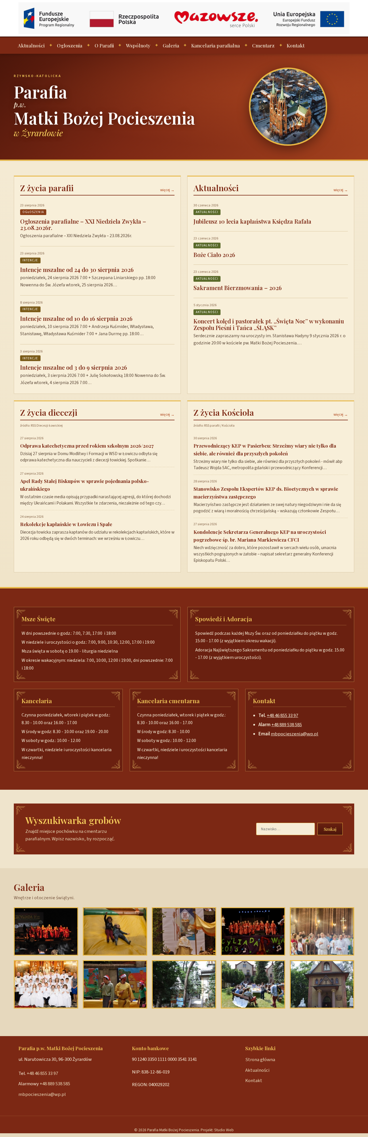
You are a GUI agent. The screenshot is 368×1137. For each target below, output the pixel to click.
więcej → (167, 190)
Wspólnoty (138, 45)
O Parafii (104, 45)
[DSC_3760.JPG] (253, 931)
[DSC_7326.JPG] (46, 931)
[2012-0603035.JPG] (115, 931)
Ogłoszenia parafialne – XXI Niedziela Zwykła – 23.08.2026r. (83, 224)
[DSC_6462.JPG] (115, 984)
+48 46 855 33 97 (282, 715)
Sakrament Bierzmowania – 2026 (237, 288)
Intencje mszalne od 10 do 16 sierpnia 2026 (76, 318)
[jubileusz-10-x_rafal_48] (322, 931)
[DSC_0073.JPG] (253, 984)
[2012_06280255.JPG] (322, 984)
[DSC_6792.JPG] (184, 931)
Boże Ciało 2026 (214, 254)
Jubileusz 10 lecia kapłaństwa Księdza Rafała (252, 221)
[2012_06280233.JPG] (184, 984)
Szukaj (330, 829)
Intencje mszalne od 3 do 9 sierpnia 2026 (73, 367)
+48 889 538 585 (286, 724)
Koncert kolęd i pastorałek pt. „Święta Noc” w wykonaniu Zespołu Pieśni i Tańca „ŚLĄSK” (268, 324)
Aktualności (31, 45)
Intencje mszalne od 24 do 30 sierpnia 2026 (77, 269)
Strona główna (260, 1059)
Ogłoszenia (69, 45)
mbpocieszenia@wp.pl (294, 733)
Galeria (171, 45)
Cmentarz (263, 45)
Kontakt (295, 45)
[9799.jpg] (46, 984)
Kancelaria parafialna (215, 45)
